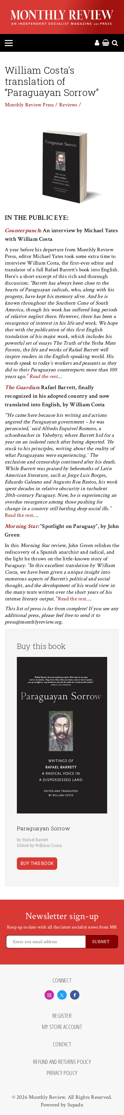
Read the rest (43, 376)
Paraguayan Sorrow (43, 828)
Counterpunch (22, 230)
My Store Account (62, 1027)
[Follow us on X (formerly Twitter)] (62, 995)
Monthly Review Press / (31, 104)
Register (62, 1015)
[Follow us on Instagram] (49, 995)
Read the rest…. (75, 598)
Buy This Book (37, 863)
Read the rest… (21, 515)
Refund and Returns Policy (62, 1061)
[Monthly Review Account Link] (96, 43)
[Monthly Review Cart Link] (106, 43)
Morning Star (21, 526)
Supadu (75, 1104)
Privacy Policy (62, 1073)
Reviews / (70, 104)
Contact (62, 1044)
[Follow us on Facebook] (74, 995)
